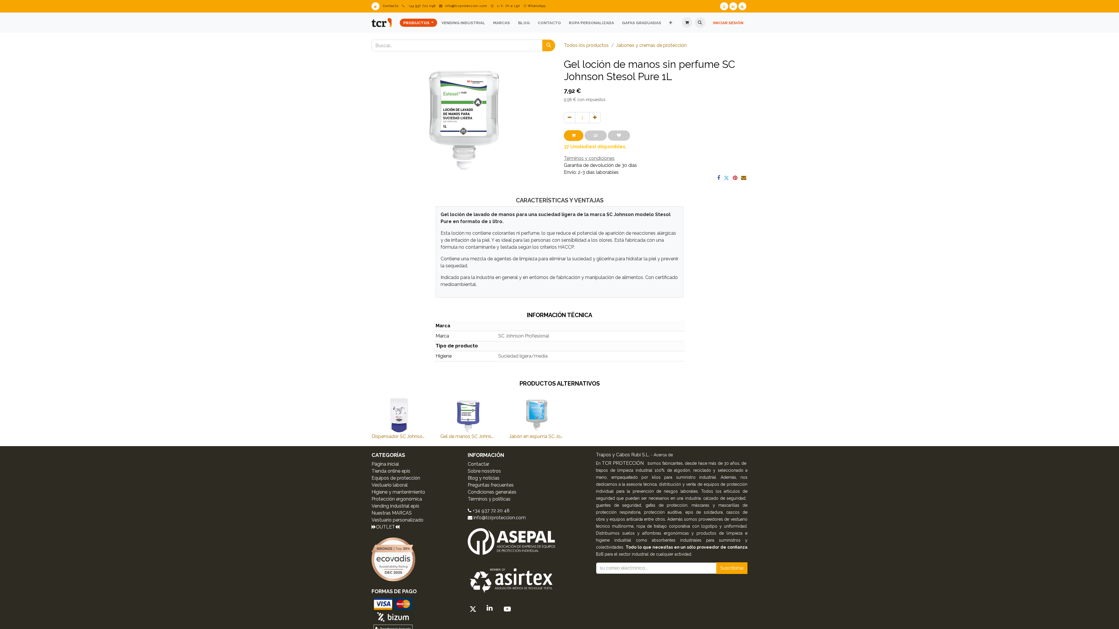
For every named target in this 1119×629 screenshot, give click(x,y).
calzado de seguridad (724, 498)
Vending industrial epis (395, 506)
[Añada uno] (595, 117)
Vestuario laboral (390, 485)
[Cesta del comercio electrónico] (687, 22)
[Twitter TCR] (724, 6)
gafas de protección (666, 505)
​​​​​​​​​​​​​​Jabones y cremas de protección (651, 45)
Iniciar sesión (728, 22)
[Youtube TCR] (742, 6)
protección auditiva (663, 512)
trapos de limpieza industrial (624, 470)
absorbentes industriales (676, 540)
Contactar (478, 464)
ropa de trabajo (652, 526)
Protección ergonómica (397, 499)
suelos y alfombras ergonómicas (655, 533)
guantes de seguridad (618, 505)
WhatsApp (536, 6)
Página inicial (385, 464)
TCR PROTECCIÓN (623, 463)
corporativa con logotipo (693, 526)
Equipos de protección (396, 478)
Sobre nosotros (484, 471)
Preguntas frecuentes (491, 485)
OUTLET (385, 527)
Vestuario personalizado (397, 520)
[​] (473, 609)
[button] (700, 22)
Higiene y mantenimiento (398, 492)
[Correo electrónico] (743, 178)
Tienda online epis (391, 471)
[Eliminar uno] (569, 117)
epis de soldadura (704, 512)
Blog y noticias (483, 478)
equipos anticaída (626, 519)
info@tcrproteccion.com (466, 6)
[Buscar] (548, 45)
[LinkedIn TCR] (733, 6)
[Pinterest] (735, 178)
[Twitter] (726, 178)
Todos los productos (586, 45)
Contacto (391, 6)
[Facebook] (718, 178)
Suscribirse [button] (731, 568)
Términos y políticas (489, 499)
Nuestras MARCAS (392, 513)
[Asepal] (511, 541)
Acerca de (663, 455)
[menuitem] (418, 23)
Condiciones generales (492, 492)
